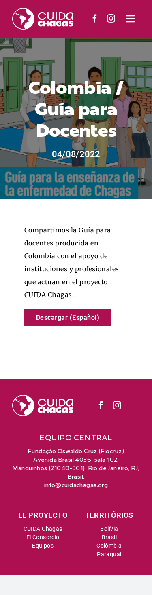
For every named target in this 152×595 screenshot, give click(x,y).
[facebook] (95, 19)
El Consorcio (43, 537)
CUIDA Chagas (43, 528)
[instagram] (111, 19)
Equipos (43, 545)
